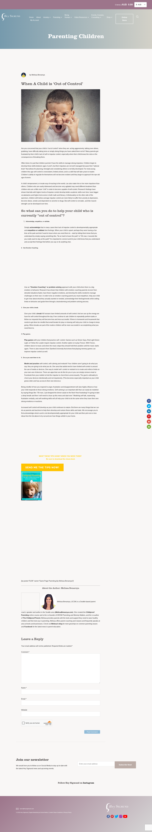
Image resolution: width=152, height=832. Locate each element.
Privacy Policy (67, 812)
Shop (109, 17)
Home (31, 17)
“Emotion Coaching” (38, 287)
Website (24, 710)
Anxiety (46, 17)
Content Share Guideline (56, 812)
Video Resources (80, 17)
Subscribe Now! (125, 765)
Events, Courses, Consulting (97, 16)
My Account (34, 20)
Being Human (67, 16)
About (38, 17)
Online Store (124, 18)
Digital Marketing (34, 812)
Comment (25, 652)
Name (24, 688)
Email (23, 699)
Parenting (56, 17)
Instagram (88, 782)
